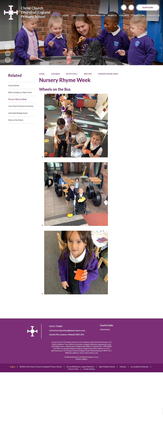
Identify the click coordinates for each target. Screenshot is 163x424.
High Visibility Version (107, 367)
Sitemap (123, 367)
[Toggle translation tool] (131, 7)
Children (55, 74)
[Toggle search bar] (124, 7)
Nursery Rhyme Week (108, 74)
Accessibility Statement (139, 367)
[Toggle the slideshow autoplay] (7, 47)
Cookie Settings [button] (89, 369)
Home (41, 74)
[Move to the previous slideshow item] (7, 53)
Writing (88, 74)
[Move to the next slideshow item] (7, 60)
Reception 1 (71, 74)
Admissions (105, 329)
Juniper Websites (87, 367)
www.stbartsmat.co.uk (89, 353)
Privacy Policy (73, 369)
